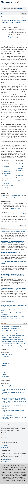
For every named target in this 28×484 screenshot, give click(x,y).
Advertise (23, 465)
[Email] (17, 37)
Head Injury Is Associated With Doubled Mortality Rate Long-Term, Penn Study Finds (13, 289)
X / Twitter (5, 447)
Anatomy (20, 180)
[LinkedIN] (15, 37)
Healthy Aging (5, 376)
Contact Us (5, 461)
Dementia (4, 367)
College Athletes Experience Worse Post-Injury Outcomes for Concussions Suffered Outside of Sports (13, 275)
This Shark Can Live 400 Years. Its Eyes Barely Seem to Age (13, 393)
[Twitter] (10, 37)
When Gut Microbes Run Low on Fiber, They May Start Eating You (14, 418)
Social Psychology (6, 363)
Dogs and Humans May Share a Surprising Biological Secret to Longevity (14, 305)
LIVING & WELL (4, 370)
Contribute (16, 465)
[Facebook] (8, 37)
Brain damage (21, 175)
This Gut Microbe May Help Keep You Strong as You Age (13, 411)
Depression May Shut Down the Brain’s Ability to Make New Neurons (13, 386)
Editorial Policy (14, 467)
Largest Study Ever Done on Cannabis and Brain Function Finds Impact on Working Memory (13, 241)
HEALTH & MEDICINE (5, 352)
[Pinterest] (13, 37)
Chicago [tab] (24, 213)
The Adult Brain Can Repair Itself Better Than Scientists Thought (13, 405)
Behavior (4, 365)
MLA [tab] (14, 213)
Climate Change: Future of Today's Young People (13, 231)
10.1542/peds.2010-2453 (14, 208)
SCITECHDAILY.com (11, 301)
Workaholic (20, 170)
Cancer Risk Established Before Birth (10, 252)
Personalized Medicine (7, 354)
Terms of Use (22, 467)
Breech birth (21, 168)
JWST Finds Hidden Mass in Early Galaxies (12, 341)
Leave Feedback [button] (7, 459)
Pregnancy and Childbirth (7, 174)
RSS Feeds (6, 435)
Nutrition (4, 372)
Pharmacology (5, 356)
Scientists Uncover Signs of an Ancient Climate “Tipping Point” (12, 313)
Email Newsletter (7, 433)
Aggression (20, 177)
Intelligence (6, 181)
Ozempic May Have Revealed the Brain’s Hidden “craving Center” (14, 402)
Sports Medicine (7, 171)
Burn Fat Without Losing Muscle (9, 331)
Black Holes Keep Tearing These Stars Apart (13, 335)
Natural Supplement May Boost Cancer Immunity (13, 343)
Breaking (3, 323)
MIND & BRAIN (4, 361)
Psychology (6, 183)
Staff (12, 465)
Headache (20, 173)
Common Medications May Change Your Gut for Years (13, 389)
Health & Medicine (6, 164)
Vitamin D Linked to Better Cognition (11, 333)
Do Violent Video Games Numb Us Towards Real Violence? (13, 262)
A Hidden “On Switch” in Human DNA (11, 328)
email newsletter (20, 8)
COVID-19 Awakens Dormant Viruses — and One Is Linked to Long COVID (14, 414)
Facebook (5, 445)
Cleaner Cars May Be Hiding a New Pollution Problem (12, 309)
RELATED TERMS (19, 160)
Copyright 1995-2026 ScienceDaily (11, 469)
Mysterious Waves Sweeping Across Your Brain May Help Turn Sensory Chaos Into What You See (14, 398)
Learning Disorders (8, 185)
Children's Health (8, 169)
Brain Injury (6, 188)
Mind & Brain (5, 178)
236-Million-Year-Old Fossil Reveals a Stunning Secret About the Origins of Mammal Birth (12, 317)
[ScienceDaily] (10, 2)
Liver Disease (5, 359)
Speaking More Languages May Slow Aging (12, 339)
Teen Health (7, 166)
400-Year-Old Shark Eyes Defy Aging (11, 337)
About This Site (5, 465)
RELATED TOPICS (5, 160)
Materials (3, 195)
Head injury (20, 163)
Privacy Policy (5, 467)
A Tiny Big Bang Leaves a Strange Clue (11, 326)
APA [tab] (18, 213)
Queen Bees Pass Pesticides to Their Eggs (12, 346)
